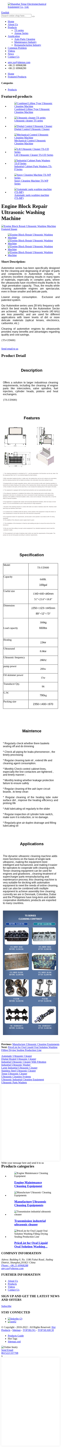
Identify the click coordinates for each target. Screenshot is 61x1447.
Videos (11, 50)
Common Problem (17, 48)
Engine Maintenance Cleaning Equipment (28, 1184)
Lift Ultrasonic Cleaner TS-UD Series (33, 155)
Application (14, 36)
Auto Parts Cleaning (24, 39)
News (11, 53)
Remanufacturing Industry (27, 45)
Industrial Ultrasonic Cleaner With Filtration (23, 1062)
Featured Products (17, 76)
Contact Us (13, 56)
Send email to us (9, 348)
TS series (19, 30)
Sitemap (16, 1330)
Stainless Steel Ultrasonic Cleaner (18, 1070)
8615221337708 (9, 1353)
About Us (13, 24)
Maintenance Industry (25, 42)
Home (11, 21)
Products (12, 27)
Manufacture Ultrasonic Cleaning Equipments (35, 1044)
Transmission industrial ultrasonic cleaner (30, 1222)
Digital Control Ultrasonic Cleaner (32, 129)
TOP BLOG (29, 1330)
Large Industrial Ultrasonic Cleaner (19, 1067)
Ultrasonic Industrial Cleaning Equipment (22, 1079)
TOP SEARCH (46, 1330)
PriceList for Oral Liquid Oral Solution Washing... (31, 1244)
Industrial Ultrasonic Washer (15, 1064)
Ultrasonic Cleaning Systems (16, 1076)
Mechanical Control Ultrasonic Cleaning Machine (30, 142)
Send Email (7, 1350)
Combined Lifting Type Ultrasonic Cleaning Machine (32, 111)
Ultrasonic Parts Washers (14, 1082)
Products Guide (16, 1335)
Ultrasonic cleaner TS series (28, 120)
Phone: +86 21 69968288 (14, 1265)
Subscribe (6, 1306)
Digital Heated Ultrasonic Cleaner (18, 1059)
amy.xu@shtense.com (12, 1268)
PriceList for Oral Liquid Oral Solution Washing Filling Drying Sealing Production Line (29, 1049)
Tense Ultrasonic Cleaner (14, 1073)
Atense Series (21, 33)
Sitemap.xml (14, 1341)
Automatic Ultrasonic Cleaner (16, 1056)
